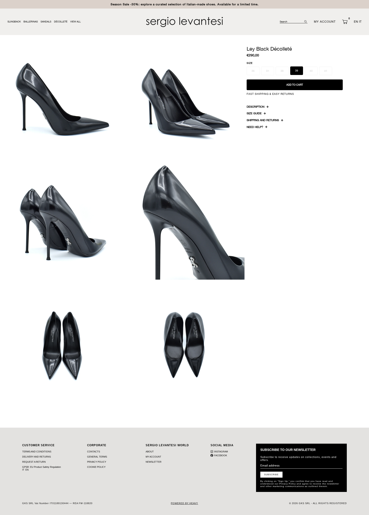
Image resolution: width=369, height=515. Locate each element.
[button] (344, 22)
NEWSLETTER (153, 462)
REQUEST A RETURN (34, 462)
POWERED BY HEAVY (184, 503)
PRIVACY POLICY (96, 462)
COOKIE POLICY (96, 467)
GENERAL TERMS (97, 456)
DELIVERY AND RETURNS (36, 456)
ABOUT (150, 451)
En (27, 469)
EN (356, 21)
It (23, 469)
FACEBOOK (220, 455)
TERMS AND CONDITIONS (36, 451)
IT (360, 21)
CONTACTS (93, 451)
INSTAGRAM (221, 451)
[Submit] (305, 21)
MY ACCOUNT (153, 456)
